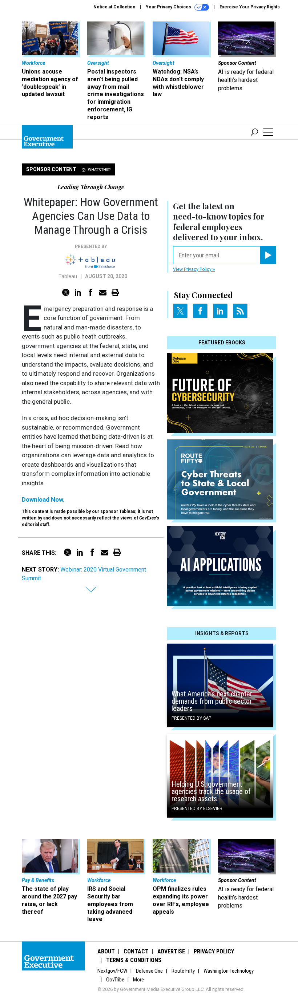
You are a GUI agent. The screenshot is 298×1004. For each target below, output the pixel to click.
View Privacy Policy (193, 269)
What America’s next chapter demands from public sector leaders (212, 701)
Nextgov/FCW (112, 971)
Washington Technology (229, 971)
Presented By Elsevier (197, 808)
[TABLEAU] (90, 261)
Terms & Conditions (133, 960)
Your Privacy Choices (169, 6)
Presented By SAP (191, 718)
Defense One (149, 971)
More (138, 979)
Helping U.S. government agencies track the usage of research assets (211, 791)
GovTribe (115, 979)
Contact (136, 951)
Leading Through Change (90, 187)
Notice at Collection (114, 6)
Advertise (171, 951)
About (106, 951)
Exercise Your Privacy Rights (250, 6)
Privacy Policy (214, 951)
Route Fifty (183, 971)
